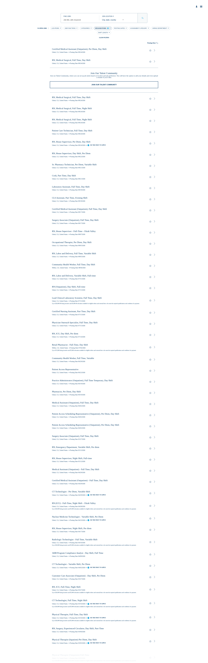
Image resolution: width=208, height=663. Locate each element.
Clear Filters (104, 37)
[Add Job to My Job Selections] (150, 50)
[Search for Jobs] (142, 18)
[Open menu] (201, 6)
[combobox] (79, 20)
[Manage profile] (197, 7)
